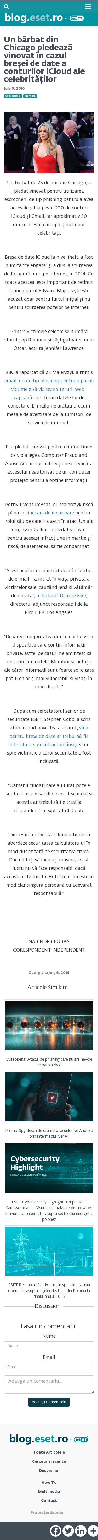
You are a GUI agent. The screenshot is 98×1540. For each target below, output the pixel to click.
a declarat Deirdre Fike (61, 596)
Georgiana (38, 973)
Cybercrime (12, 96)
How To (49, 1482)
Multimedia (49, 1492)
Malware (30, 96)
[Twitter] (68, 1531)
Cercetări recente (49, 1461)
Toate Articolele (49, 1452)
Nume (49, 1336)
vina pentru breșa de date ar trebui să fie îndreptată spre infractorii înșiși (48, 736)
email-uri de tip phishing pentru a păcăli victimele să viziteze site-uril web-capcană (49, 389)
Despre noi (49, 1471)
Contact (49, 1501)
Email (49, 1357)
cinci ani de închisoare (50, 513)
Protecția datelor (47, 1513)
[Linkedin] (80, 1531)
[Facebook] (55, 1531)
